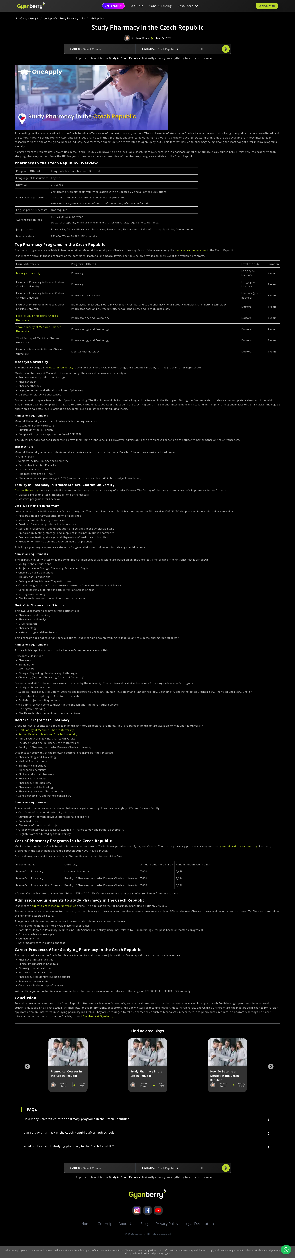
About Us (126, 1223)
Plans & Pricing (160, 6)
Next (269, 1065)
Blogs (144, 1223)
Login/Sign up (266, 6)
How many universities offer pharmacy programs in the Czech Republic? (76, 1119)
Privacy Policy (167, 1223)
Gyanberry (21, 18)
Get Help (136, 6)
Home (86, 1223)
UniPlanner (111, 6)
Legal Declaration (199, 1223)
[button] (177, 49)
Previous (25, 1065)
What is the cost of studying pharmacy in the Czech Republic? (69, 1146)
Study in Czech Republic (43, 18)
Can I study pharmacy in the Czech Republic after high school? (69, 1132)
